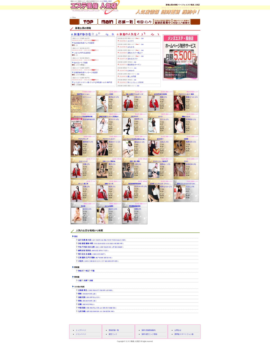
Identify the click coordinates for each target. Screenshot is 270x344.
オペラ (160, 116)
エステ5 (130, 41)
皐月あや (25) (114, 97)
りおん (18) (190, 187)
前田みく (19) (165, 164)
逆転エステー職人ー (135, 53)
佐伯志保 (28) (191, 164)
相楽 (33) (163, 97)
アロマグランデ (83, 139)
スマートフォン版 (187, 334)
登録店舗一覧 (114, 330)
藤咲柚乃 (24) (88, 142)
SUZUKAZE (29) (140, 186)
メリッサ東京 (109, 94)
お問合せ (178, 330)
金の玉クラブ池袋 (80, 63)
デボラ (186, 161)
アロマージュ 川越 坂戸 (160, 161)
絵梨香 (186, 139)
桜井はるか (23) (166, 187)
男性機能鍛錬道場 (134, 206)
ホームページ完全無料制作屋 (83, 116)
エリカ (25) (164, 119)
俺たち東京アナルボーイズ (134, 94)
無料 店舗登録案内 (149, 330)
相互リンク (113, 334)
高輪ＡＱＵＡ (186, 116)
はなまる (131, 47)
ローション (87, 97)
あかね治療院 (109, 206)
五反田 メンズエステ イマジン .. (160, 183)
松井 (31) (112, 187)
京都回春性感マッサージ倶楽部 (86, 73)
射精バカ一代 (109, 183)
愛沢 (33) (112, 164)
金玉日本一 (160, 139)
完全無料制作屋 (89, 119)
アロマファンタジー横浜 (186, 94)
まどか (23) (87, 209)
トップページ (81, 330)
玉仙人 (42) (164, 142)
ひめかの (131, 71)
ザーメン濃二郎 (83, 183)
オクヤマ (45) (114, 119)
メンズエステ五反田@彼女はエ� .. (135, 139)
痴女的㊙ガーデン (134, 65)
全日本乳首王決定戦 (160, 94)
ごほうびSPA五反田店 (82, 53)
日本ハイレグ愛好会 (109, 161)
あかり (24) (113, 209)
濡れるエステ (133, 59)
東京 (76, 236)
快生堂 (83, 206)
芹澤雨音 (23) (191, 119)
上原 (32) (137, 164)
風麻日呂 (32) (191, 142)
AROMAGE (134, 116)
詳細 (142, 38)
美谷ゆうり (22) (114, 142)
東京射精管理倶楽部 (134, 183)
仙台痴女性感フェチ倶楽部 (84, 43)
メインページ (81, 334)
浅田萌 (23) (138, 119)
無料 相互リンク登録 (149, 334)
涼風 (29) (86, 164)
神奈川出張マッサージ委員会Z (109, 116)
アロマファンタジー (109, 139)
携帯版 (177, 334)
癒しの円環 (132, 76)
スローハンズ (83, 161)
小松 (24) (137, 97)
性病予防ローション (83, 94)
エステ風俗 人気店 (106, 1)
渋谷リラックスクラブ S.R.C (186, 183)
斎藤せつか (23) (192, 97)
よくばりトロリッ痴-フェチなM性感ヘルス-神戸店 (93, 82)
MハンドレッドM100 (135, 82)
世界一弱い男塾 (135, 161)
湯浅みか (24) (139, 142)
